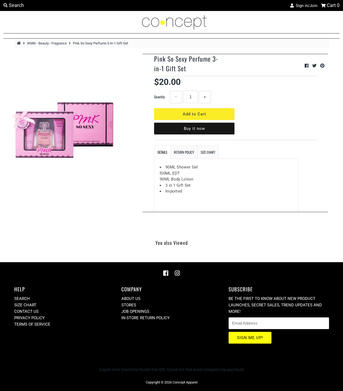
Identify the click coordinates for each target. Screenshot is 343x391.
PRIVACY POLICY (29, 317)
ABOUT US (130, 298)
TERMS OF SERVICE (32, 324)
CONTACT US (26, 311)
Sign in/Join (305, 5)
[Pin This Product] (322, 65)
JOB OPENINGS (135, 311)
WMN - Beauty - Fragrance (47, 43)
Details (162, 152)
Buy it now (194, 128)
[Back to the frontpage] (19, 43)
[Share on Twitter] (315, 65)
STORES (128, 305)
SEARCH (22, 298)
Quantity (159, 96)
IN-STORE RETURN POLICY (145, 317)
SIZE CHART (208, 152)
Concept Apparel (185, 382)
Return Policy (184, 152)
